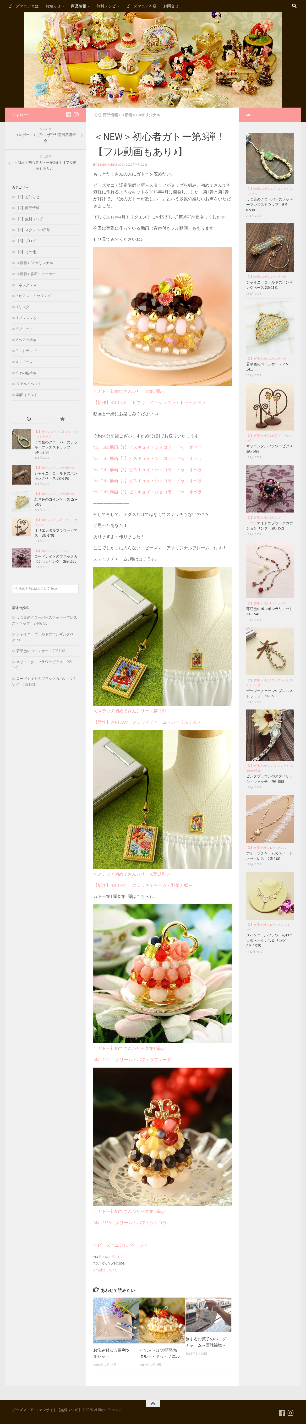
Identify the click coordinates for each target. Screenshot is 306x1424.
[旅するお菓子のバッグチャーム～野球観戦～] (208, 1315)
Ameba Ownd (105, 1270)
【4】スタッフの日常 (33, 230)
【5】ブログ (26, 241)
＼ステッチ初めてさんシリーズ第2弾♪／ (132, 874)
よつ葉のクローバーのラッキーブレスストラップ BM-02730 (55, 447)
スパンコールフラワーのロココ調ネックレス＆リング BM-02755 (269, 940)
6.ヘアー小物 (26, 340)
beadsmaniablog (111, 164)
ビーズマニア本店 (141, 6)
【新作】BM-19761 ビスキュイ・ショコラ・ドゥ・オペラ (149, 402)
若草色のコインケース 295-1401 (41, 651)
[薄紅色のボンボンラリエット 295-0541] (270, 570)
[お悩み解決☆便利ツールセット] (116, 1320)
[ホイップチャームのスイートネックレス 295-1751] (270, 819)
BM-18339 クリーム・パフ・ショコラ (130, 1222)
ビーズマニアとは (23, 6)
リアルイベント (28, 384)
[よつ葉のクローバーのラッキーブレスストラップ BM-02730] (21, 439)
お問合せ (171, 6)
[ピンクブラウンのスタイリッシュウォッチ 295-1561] (270, 735)
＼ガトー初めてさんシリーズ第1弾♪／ (129, 1048)
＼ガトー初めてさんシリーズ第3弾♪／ (129, 391)
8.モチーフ (24, 362)
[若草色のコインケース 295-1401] (21, 501)
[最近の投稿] (28, 419)
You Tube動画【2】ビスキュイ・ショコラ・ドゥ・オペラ (147, 458)
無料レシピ (106, 6)
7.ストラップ (26, 351)
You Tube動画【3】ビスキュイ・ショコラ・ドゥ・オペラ (147, 469)
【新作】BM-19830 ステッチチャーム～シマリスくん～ (147, 722)
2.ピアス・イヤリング (33, 296)
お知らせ (53, 6)
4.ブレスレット (28, 318)
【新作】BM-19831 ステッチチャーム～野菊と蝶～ (143, 885)
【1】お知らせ (27, 197)
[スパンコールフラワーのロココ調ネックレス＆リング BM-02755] (270, 896)
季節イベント (27, 395)
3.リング (22, 307)
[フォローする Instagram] (76, 114)
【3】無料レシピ (29, 219)
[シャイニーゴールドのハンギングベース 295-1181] (21, 475)
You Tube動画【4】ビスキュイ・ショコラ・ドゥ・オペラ (147, 480)
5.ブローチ (24, 329)
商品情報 (78, 6)
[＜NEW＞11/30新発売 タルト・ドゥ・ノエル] (162, 1320)
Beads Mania (110, 1256)
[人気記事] (62, 419)
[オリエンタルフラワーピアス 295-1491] (21, 526)
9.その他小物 (26, 373)
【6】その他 (26, 252)
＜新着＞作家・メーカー (36, 274)
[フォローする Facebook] (68, 114)
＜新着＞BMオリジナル (140, 114)
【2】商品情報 (105, 114)
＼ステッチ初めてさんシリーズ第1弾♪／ (132, 711)
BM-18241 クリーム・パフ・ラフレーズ (132, 1059)
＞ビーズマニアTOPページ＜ (120, 1245)
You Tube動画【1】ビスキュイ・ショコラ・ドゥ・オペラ (147, 447)
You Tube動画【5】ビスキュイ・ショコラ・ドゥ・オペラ (147, 492)
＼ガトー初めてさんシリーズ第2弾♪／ (129, 1211)
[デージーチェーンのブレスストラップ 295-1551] (270, 651)
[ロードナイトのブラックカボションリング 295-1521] (21, 557)
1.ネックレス (26, 285)
